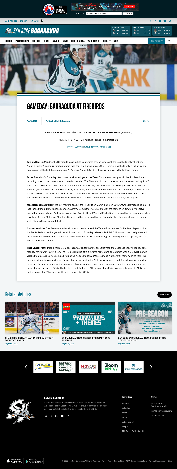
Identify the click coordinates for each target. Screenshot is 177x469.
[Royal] (134, 367)
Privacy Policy (107, 461)
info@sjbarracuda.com (161, 411)
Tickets (8, 41)
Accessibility (142, 461)
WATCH (79, 147)
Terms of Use (119, 461)
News (65, 41)
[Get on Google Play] (34, 461)
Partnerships (22, 41)
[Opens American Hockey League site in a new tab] (54, 9)
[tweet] (148, 121)
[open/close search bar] (169, 40)
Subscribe (126, 422)
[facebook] (160, 21)
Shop (105, 41)
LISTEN (70, 147)
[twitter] (150, 21)
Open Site (128, 14)
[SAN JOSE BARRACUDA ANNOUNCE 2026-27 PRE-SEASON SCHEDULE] (145, 318)
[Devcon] (43, 367)
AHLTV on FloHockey (131, 431)
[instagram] (155, 21)
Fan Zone (56, 41)
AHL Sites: (81, 14)
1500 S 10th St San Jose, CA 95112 (160, 405)
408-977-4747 (157, 416)
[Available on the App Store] (14, 461)
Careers (152, 461)
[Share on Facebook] (144, 121)
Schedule (36, 41)
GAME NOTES (91, 147)
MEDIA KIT (105, 147)
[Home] (32, 31)
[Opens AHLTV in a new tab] (105, 7)
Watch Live (93, 41)
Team (46, 41)
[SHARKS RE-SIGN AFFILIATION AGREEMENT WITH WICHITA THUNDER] (32, 318)
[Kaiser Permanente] (111, 367)
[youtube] (165, 21)
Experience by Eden (164, 461)
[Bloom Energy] (88, 367)
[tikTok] (170, 21)
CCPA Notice (131, 461)
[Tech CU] (66, 367)
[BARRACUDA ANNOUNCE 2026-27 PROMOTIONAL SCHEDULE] (88, 318)
